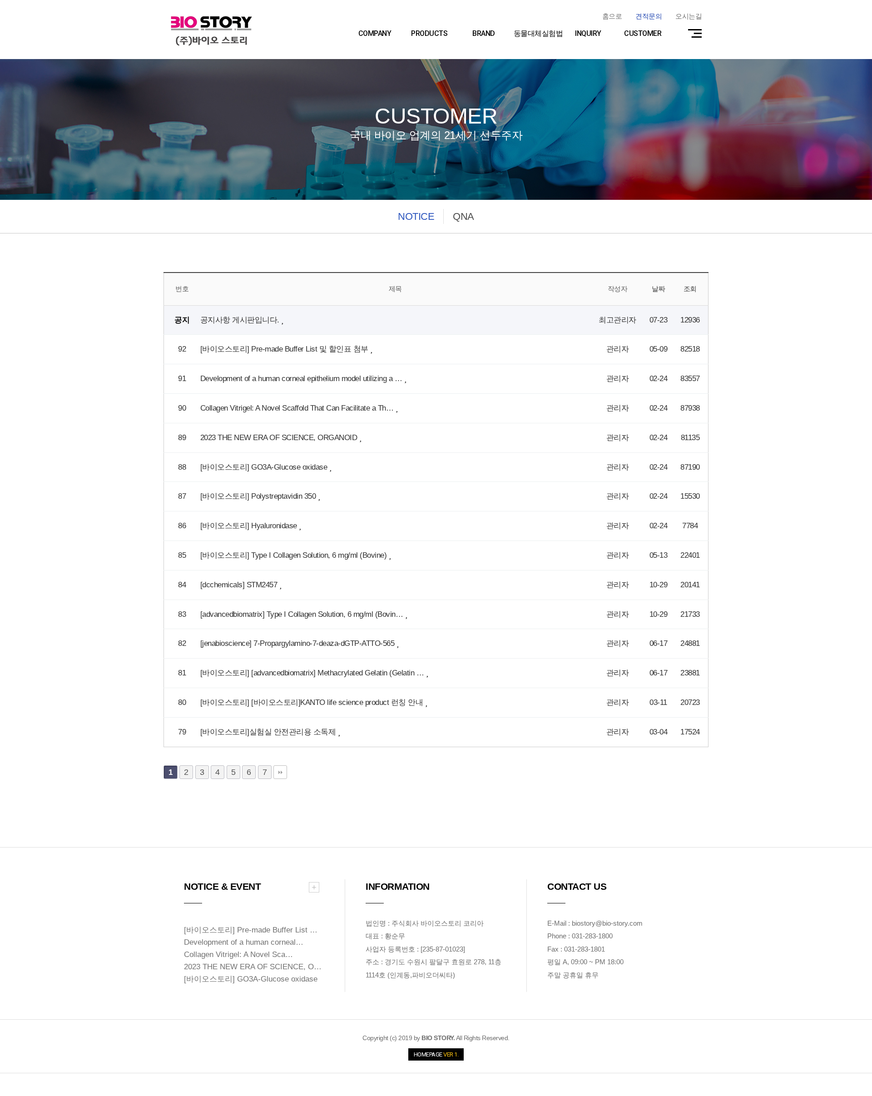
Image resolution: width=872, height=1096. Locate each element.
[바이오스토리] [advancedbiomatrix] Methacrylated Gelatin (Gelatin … (313, 673)
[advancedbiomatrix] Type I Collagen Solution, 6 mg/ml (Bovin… (302, 614)
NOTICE (416, 216)
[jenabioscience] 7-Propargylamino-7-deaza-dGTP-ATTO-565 (298, 643)
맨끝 (280, 772)
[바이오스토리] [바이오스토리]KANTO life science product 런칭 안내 (312, 702)
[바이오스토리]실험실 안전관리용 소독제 (269, 732)
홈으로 (612, 16)
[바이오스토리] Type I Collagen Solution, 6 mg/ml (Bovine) (294, 555)
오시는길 (688, 16)
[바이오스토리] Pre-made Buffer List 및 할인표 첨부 (285, 349)
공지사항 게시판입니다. (241, 320)
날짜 (658, 289)
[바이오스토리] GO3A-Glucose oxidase (264, 467)
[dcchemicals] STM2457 (239, 584)
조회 (690, 289)
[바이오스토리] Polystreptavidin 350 (259, 496)
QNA (463, 216)
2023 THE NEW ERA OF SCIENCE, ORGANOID (279, 437)
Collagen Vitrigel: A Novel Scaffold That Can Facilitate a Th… (298, 408)
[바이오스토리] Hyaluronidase (249, 525)
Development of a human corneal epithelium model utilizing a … (302, 378)
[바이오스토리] (211, 30)
